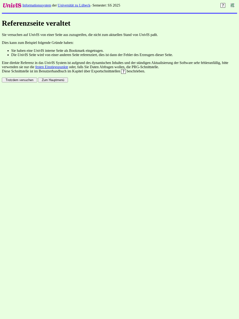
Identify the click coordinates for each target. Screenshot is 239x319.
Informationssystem (36, 5)
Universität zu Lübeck (74, 5)
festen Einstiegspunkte (51, 67)
